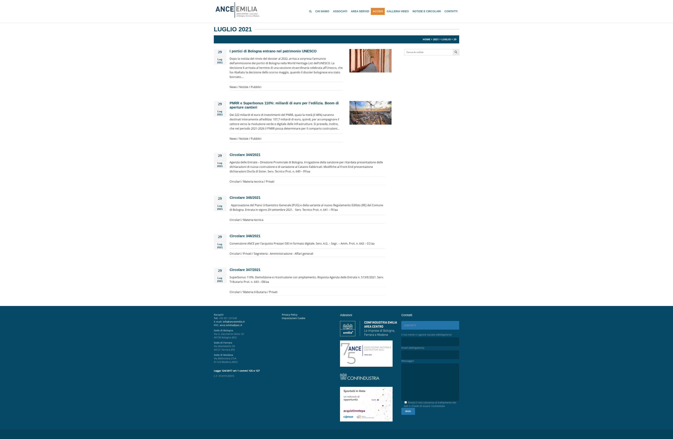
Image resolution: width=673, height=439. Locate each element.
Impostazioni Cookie (293, 318)
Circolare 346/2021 (245, 236)
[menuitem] (308, 318)
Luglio (446, 39)
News (233, 87)
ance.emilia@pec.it (231, 325)
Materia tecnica (253, 181)
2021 (436, 39)
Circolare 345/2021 (245, 198)
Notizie (243, 87)
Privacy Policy (289, 314)
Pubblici (256, 87)
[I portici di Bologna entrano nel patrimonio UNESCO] (370, 60)
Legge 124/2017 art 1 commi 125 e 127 (237, 370)
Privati (270, 181)
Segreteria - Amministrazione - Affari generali (283, 254)
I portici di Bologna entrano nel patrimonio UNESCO (273, 51)
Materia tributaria (255, 292)
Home (426, 39)
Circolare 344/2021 (245, 155)
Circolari (235, 181)
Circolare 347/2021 (245, 270)
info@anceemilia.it (234, 321)
